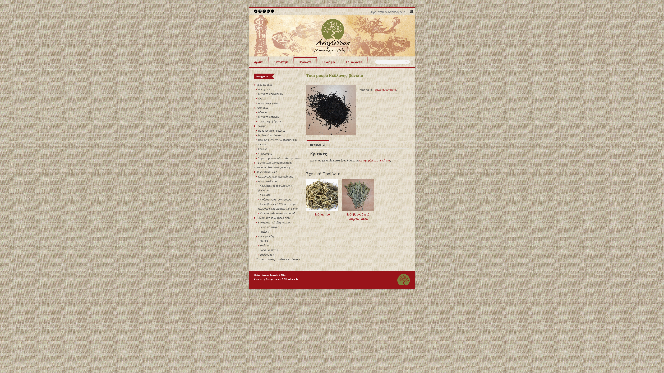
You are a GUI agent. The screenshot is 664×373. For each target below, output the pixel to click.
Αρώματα (265, 195)
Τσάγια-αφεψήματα (384, 89)
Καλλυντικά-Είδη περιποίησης (275, 176)
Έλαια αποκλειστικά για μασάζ (277, 213)
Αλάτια (262, 98)
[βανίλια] (331, 110)
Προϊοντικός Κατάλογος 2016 (390, 12)
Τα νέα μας (329, 62)
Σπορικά (263, 149)
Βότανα (262, 112)
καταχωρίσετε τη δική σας (374, 160)
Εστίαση (265, 245)
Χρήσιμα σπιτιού (269, 250)
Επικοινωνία (354, 62)
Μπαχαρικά (264, 89)
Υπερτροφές (265, 153)
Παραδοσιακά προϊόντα (271, 130)
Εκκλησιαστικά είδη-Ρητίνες (274, 222)
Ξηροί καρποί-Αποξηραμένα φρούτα (279, 158)
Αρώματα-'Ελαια (267, 181)
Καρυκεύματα (264, 84)
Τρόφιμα (261, 126)
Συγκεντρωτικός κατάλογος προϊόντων (278, 259)
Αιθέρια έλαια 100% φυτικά (276, 199)
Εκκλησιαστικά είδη (271, 227)
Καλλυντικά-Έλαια (266, 172)
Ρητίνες (264, 231)
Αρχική (258, 62)
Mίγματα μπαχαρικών (270, 93)
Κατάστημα (281, 62)
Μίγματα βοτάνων (268, 116)
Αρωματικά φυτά (268, 103)
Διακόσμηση (267, 254)
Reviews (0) (317, 144)
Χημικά (264, 240)
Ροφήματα (262, 107)
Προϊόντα (305, 62)
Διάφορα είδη (266, 236)
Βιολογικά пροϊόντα (269, 135)
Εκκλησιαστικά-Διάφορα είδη (273, 217)
